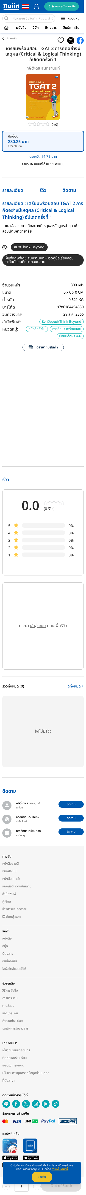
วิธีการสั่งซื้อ (10, 990)
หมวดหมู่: (10, 329)
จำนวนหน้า (11, 285)
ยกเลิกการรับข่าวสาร (15, 1028)
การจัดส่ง (8, 1005)
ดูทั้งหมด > (75, 686)
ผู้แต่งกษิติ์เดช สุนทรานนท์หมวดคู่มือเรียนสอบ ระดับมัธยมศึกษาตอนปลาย (40, 260)
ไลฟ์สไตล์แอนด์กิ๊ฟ (14, 968)
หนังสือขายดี (10, 863)
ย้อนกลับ (12, 38)
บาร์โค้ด (8, 307)
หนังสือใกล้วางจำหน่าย (16, 886)
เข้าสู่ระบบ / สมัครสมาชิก (61, 6)
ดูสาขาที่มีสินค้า (47, 347)
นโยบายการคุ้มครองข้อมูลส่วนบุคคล (25, 1073)
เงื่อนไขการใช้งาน (13, 1065)
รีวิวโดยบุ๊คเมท (11, 916)
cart (36, 6)
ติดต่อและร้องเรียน (14, 1057)
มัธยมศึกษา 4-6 (70, 336)
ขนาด (6, 292)
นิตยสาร (51, 27)
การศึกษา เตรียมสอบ (66, 329)
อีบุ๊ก (36, 27)
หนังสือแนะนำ (11, 878)
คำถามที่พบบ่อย (12, 1020)
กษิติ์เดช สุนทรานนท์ (43, 68)
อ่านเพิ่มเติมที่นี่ (60, 1169)
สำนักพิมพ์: (11, 322)
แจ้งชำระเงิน (10, 1013)
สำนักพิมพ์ (9, 894)
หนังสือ (21, 27)
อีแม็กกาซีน (71, 27)
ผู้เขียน (6, 901)
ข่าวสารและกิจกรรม (14, 909)
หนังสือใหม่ (9, 871)
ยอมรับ (42, 1177)
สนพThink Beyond (29, 247)
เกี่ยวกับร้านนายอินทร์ (16, 1050)
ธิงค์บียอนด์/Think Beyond (61, 321)
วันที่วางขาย (12, 314)
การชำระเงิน (10, 998)
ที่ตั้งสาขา (8, 1080)
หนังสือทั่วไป (36, 329)
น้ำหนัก (8, 300)
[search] (6, 18)
